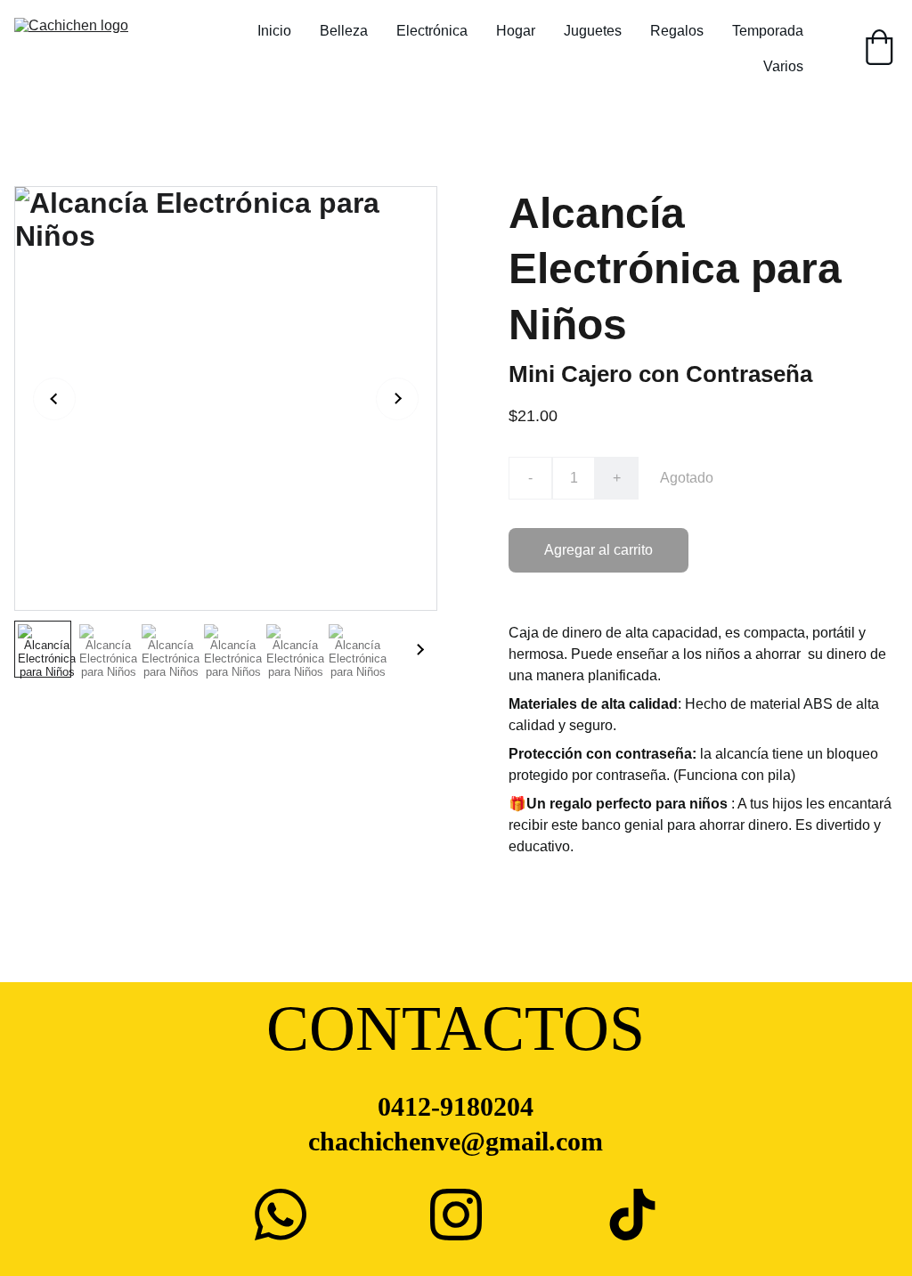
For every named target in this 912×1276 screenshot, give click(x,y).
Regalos (677, 30)
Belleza (344, 30)
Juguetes (593, 30)
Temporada (767, 30)
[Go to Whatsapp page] (280, 1214)
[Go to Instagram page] (456, 1214)
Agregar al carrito (598, 549)
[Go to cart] (879, 48)
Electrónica (432, 30)
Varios (783, 66)
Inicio (274, 30)
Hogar (515, 30)
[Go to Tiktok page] (632, 1214)
